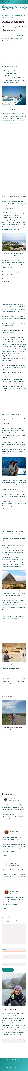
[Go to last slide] (3, 717)
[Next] (24, 717)
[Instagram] (8, 2)
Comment (5, 926)
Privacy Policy (14, 1061)
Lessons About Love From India (7, 681)
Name (4, 949)
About (14, 1059)
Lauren (12, 831)
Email (4, 957)
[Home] (2, 15)
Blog (19, 1059)
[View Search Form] (25, 2)
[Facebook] (3, 2)
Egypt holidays (14, 120)
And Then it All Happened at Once (21, 682)
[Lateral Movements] (14, 8)
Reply (4, 823)
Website (4, 964)
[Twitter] (6, 2)
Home (8, 1059)
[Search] (24, 1041)
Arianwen (12, 799)
